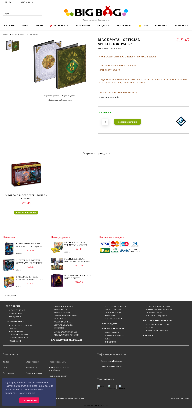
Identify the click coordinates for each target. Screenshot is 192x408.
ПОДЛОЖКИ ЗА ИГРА (114, 319)
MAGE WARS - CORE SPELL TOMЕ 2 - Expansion (26, 197)
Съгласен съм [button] (29, 400)
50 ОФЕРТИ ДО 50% (17, 310)
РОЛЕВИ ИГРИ (15, 341)
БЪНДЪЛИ (103, 25)
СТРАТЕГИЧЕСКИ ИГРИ (19, 335)
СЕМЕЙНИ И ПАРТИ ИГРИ (65, 316)
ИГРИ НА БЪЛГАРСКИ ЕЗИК (21, 325)
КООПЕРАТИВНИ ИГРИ (18, 338)
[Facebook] (175, 2)
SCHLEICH (161, 25)
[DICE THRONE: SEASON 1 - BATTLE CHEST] (57, 280)
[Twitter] (179, 2)
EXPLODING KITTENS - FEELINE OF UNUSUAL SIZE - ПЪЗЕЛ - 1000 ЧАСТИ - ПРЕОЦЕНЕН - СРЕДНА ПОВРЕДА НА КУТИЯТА (30, 278)
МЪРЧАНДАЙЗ (109, 324)
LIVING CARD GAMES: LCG (65, 332)
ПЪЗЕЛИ (149, 328)
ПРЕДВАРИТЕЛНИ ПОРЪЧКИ (66, 335)
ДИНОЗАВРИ (110, 342)
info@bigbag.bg (115, 361)
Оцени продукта (68, 96)
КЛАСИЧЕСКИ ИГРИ (62, 322)
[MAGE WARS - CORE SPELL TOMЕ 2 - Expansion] (26, 174)
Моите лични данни (180, 398)
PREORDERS (82, 25)
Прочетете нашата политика (71, 398)
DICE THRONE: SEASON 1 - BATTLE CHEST (77, 276)
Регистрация (8, 373)
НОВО (25, 25)
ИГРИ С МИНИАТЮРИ (63, 306)
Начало (5, 34)
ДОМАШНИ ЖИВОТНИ (114, 336)
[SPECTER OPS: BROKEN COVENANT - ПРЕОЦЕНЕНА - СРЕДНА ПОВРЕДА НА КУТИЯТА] (9, 265)
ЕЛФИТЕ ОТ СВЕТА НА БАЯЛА (159, 310)
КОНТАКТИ (181, 25)
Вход (5, 367)
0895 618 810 (27, 2)
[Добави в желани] (187, 112)
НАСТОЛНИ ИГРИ (17, 34)
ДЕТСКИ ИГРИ (60, 319)
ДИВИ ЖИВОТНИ (112, 333)
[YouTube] (187, 2)
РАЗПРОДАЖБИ (15, 313)
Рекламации (31, 367)
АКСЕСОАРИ (124, 25)
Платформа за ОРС (57, 362)
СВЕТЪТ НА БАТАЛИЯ (63, 325)
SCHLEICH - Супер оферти (156, 316)
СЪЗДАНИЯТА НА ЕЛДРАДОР (158, 306)
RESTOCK (148, 336)
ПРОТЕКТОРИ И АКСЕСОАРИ (66, 340)
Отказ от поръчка (34, 373)
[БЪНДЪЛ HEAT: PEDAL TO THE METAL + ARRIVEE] (57, 247)
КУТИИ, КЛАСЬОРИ (113, 313)
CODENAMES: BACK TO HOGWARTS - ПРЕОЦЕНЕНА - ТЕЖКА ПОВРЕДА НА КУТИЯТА (30, 245)
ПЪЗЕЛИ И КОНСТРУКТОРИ (158, 321)
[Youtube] (118, 372)
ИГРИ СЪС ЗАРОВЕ (62, 313)
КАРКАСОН (59, 328)
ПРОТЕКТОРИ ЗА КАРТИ (115, 306)
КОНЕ (107, 339)
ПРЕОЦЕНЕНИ (15, 317)
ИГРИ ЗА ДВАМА (16, 332)
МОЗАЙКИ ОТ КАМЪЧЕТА (157, 331)
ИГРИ (39, 25)
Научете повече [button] (26, 393)
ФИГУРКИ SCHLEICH (113, 329)
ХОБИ (144, 25)
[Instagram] (183, 2)
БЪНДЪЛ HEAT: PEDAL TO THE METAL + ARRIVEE (77, 243)
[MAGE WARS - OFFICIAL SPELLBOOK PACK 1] (59, 91)
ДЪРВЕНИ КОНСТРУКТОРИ (158, 325)
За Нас (6, 362)
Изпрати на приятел (51, 96)
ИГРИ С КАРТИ (32, 34)
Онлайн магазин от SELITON (96, 405)
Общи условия (32, 362)
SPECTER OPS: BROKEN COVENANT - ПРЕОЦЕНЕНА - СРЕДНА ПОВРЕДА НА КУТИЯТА (30, 262)
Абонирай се (10, 295)
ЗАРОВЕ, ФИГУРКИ (113, 310)
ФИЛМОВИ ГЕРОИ (154, 313)
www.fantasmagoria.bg (110, 97)
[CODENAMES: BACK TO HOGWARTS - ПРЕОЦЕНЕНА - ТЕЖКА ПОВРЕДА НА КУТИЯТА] (9, 248)
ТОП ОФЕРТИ (60, 25)
